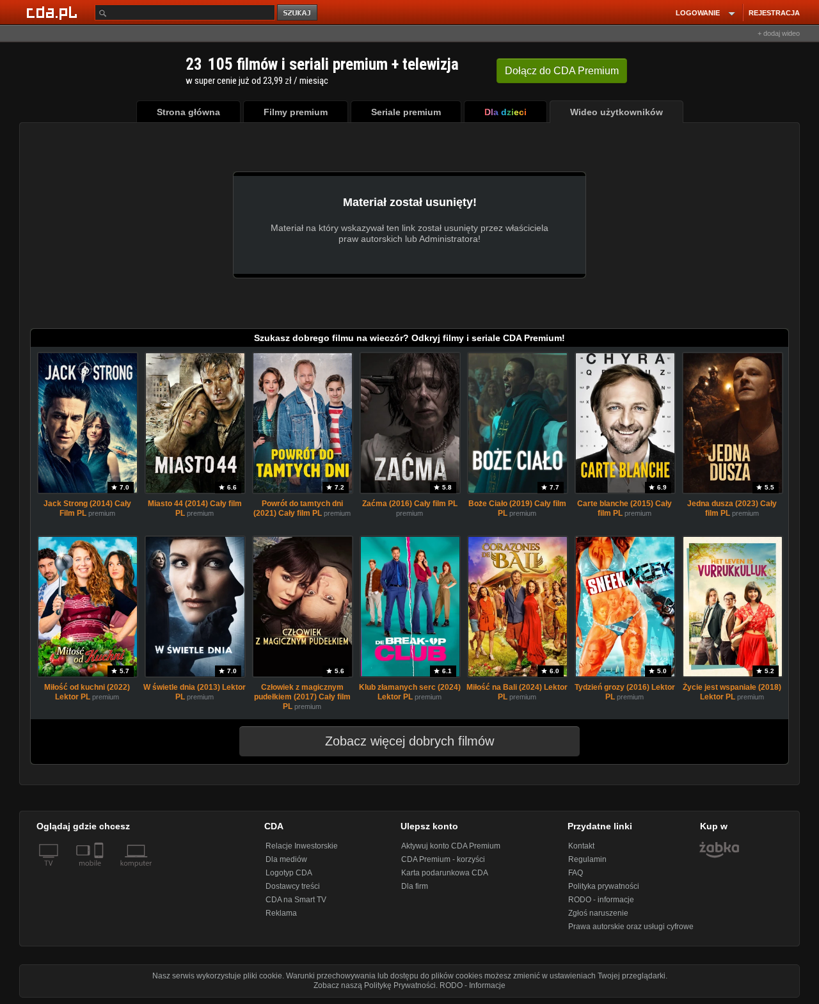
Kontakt (581, 845)
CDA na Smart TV (296, 899)
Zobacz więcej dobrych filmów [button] (409, 741)
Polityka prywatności (603, 886)
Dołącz (562, 70)
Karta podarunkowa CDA (444, 872)
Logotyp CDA (289, 872)
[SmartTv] (100, 870)
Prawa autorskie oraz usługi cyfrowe (631, 926)
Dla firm (414, 886)
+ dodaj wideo (779, 33)
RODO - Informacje (472, 985)
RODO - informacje (601, 899)
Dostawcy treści (293, 886)
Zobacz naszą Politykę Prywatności (375, 985)
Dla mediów (286, 859)
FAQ (575, 872)
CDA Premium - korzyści (443, 859)
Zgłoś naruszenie (598, 913)
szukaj (298, 13)
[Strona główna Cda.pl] (53, 12)
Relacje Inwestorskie (302, 845)
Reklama (281, 913)
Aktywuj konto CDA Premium (450, 845)
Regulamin (587, 859)
